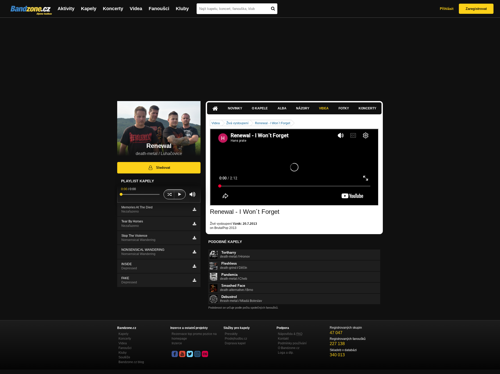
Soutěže (124, 357)
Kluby (182, 8)
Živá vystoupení (237, 123)
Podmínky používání (292, 343)
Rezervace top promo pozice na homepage (194, 336)
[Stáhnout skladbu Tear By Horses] (194, 224)
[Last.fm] (205, 354)
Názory (302, 108)
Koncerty (113, 8)
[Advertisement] (250, 56)
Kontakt (283, 338)
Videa (136, 8)
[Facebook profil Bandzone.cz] (175, 354)
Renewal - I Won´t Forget (272, 123)
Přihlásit (446, 9)
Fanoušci (159, 8)
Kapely (88, 8)
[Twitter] (190, 354)
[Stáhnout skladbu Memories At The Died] (194, 209)
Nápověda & (290, 334)
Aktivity (66, 8)
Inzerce (177, 343)
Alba (282, 108)
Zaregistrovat (476, 9)
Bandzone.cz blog (131, 362)
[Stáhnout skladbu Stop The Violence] (194, 238)
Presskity (231, 334)
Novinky (235, 108)
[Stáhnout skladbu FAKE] (194, 280)
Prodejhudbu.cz (236, 338)
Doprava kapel (235, 343)
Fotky (344, 108)
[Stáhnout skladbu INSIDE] (194, 266)
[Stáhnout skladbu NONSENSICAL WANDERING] (194, 252)
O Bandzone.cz (288, 348)
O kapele (260, 108)
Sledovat (163, 168)
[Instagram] (197, 354)
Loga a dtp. (286, 352)
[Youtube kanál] (182, 354)
